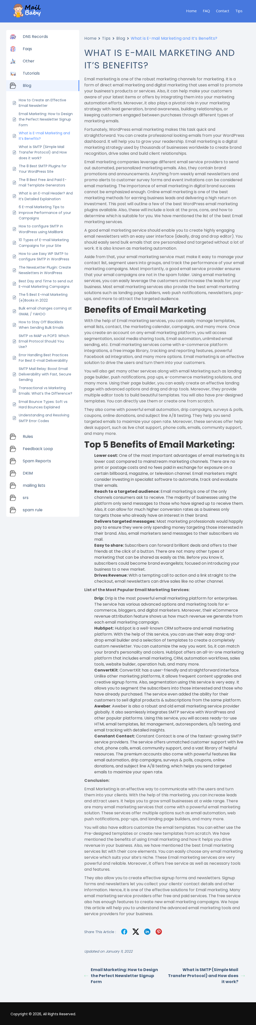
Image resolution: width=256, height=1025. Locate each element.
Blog (120, 38)
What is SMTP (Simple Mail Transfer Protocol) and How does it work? (203, 976)
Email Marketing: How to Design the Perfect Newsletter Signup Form (124, 976)
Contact (222, 10)
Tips (238, 10)
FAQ (206, 10)
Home (191, 10)
